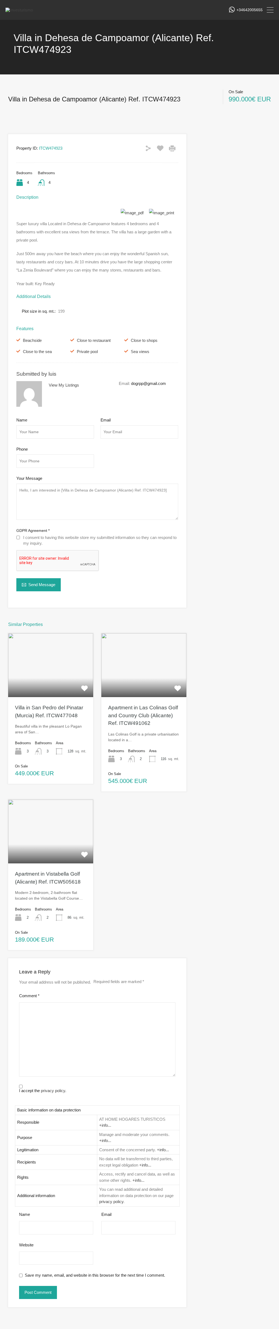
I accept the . (42, 1090)
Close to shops (144, 340)
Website (26, 1245)
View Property (51, 684)
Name (21, 420)
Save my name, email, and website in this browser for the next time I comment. (95, 1275)
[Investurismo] (19, 10)
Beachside (32, 340)
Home (13, 90)
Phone (22, 449)
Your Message (29, 478)
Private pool (87, 351)
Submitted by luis (36, 374)
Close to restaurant (94, 340)
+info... (105, 1125)
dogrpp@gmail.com (148, 383)
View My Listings (64, 385)
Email (106, 420)
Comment (29, 995)
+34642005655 (249, 10)
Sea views (140, 351)
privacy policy (53, 1090)
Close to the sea (37, 351)
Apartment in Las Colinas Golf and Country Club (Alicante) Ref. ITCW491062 (143, 715)
